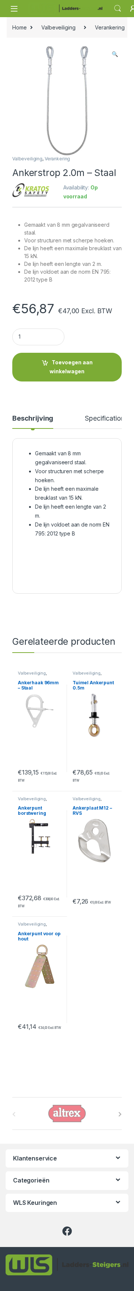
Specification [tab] (104, 418)
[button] (115, 54)
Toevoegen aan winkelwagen (71, 366)
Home (19, 27)
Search (118, 8)
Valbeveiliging (58, 27)
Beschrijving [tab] (32, 418)
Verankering (109, 27)
